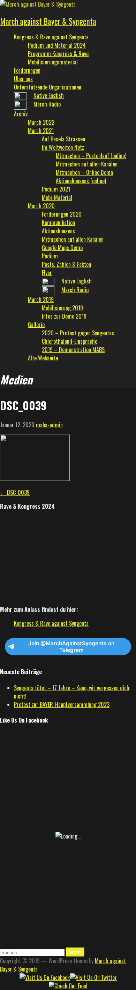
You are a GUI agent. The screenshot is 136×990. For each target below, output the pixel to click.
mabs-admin (49, 425)
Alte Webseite (43, 358)
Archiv (21, 114)
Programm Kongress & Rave (58, 53)
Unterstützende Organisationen (47, 87)
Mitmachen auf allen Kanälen (87, 164)
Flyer (47, 272)
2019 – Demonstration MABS (73, 349)
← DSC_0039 (15, 492)
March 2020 (41, 206)
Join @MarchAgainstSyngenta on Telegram (71, 646)
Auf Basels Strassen (63, 139)
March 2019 (41, 299)
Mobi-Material (57, 197)
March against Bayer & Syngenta (48, 21)
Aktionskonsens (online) (81, 181)
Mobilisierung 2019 (62, 308)
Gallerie (36, 324)
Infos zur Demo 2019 (64, 316)
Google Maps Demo (62, 247)
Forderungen (27, 70)
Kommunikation (58, 222)
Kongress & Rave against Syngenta (51, 37)
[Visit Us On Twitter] (93, 977)
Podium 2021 (56, 189)
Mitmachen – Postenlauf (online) (91, 155)
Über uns (23, 79)
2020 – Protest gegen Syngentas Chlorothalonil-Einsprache (78, 337)
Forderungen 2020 (62, 214)
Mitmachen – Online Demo (84, 172)
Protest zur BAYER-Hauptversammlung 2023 (61, 704)
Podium (50, 256)
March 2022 (41, 122)
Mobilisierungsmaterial (53, 62)
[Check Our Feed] (68, 986)
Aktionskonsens (58, 231)
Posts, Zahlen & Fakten (66, 264)
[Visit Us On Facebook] (44, 977)
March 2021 (41, 130)
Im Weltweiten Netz (63, 147)
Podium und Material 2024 (57, 45)
